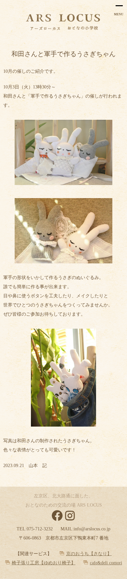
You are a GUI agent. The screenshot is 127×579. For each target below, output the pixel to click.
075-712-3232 (40, 528)
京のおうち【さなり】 (89, 553)
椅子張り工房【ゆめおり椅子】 (44, 562)
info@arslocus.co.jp (92, 528)
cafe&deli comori (106, 562)
